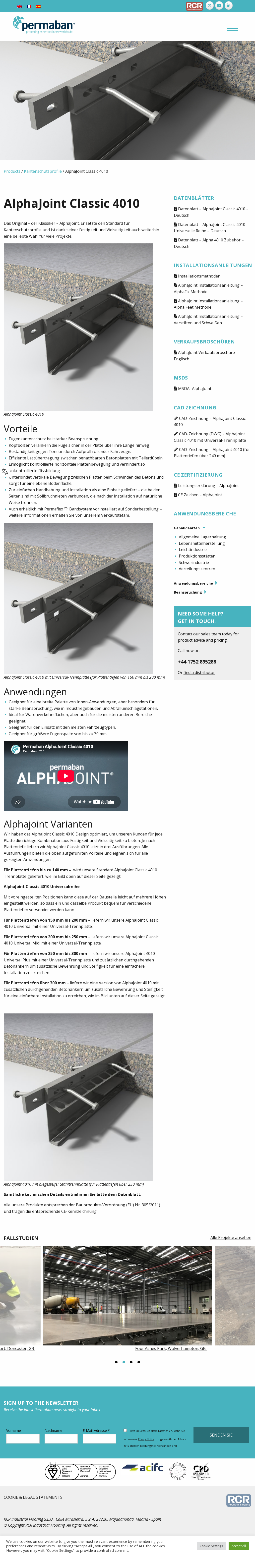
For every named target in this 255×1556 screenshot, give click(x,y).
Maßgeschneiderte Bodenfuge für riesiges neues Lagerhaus (150, 1348)
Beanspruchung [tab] (188, 592)
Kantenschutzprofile (43, 171)
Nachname (53, 1430)
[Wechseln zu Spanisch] (38, 6)
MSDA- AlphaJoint (194, 388)
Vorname (13, 1430)
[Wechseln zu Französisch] (29, 6)
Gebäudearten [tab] (187, 528)
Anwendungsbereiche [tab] (193, 583)
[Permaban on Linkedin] (229, 5)
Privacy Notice (146, 1439)
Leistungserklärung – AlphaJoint (208, 485)
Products (12, 171)
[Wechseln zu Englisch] (19, 6)
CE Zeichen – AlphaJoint (200, 495)
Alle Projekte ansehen (230, 1237)
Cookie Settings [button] (211, 1546)
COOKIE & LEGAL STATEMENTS (33, 1497)
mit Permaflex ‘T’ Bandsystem (64, 509)
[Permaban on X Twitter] (210, 5)
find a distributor (199, 672)
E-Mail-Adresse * (96, 1430)
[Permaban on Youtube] (219, 5)
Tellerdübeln (151, 458)
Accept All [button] (239, 1546)
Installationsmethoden (199, 276)
